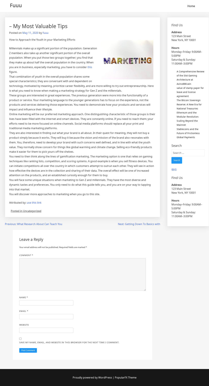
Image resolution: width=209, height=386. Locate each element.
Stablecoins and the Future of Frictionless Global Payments (188, 133)
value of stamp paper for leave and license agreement (190, 92)
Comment (26, 255)
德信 (174, 169)
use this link (34, 202)
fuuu (45, 33)
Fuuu (16, 5)
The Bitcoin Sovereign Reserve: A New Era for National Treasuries (189, 104)
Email (23, 311)
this (90, 67)
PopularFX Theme (126, 377)
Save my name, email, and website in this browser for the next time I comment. (69, 342)
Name (23, 297)
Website (24, 324)
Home (191, 6)
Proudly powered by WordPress (93, 377)
